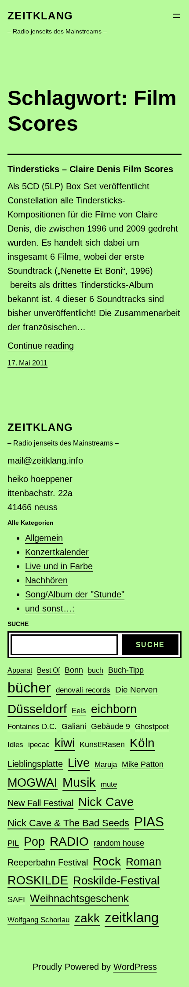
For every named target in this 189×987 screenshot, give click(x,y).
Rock (107, 861)
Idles (15, 744)
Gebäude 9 (110, 726)
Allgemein (44, 538)
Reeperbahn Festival (47, 862)
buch (95, 670)
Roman (143, 861)
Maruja (105, 764)
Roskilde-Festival (116, 880)
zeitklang (40, 16)
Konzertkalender (57, 552)
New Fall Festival (40, 803)
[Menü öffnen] (176, 16)
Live (79, 763)
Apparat (19, 670)
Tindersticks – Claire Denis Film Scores (90, 169)
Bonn (74, 670)
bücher (29, 688)
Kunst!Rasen (102, 744)
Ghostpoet (152, 726)
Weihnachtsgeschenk (79, 898)
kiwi (65, 743)
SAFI (16, 899)
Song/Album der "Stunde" (74, 594)
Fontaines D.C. (32, 726)
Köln (142, 743)
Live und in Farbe (59, 566)
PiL (13, 843)
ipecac (39, 744)
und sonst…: (50, 608)
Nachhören (46, 580)
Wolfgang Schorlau (38, 920)
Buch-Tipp (126, 670)
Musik (79, 782)
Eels (79, 711)
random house (119, 843)
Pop (34, 841)
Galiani (74, 726)
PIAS (149, 821)
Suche (150, 644)
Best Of (48, 670)
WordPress (135, 967)
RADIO (69, 841)
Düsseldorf (37, 709)
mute (109, 784)
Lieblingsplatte (35, 764)
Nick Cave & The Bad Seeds (68, 823)
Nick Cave (106, 802)
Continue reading (40, 345)
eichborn (114, 709)
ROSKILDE (37, 880)
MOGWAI (32, 782)
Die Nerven (136, 689)
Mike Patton (143, 764)
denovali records (83, 690)
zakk (87, 918)
